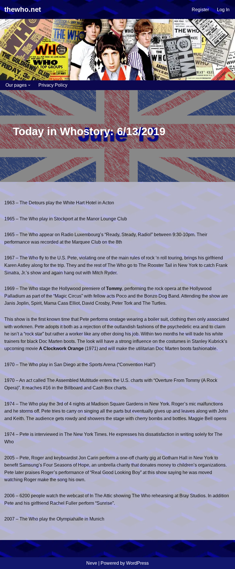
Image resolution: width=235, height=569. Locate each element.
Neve (91, 563)
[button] (29, 85)
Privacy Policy (52, 85)
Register (200, 9)
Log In (223, 9)
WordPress (137, 563)
